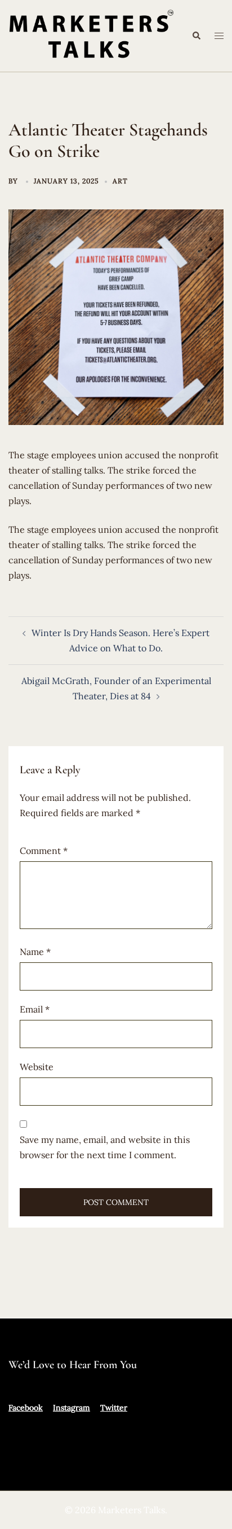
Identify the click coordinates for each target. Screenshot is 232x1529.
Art (120, 181)
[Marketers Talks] (91, 34)
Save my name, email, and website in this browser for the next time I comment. (105, 1147)
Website (36, 1066)
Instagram (71, 1408)
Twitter (113, 1408)
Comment (44, 850)
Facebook (25, 1408)
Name (35, 951)
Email (35, 1009)
